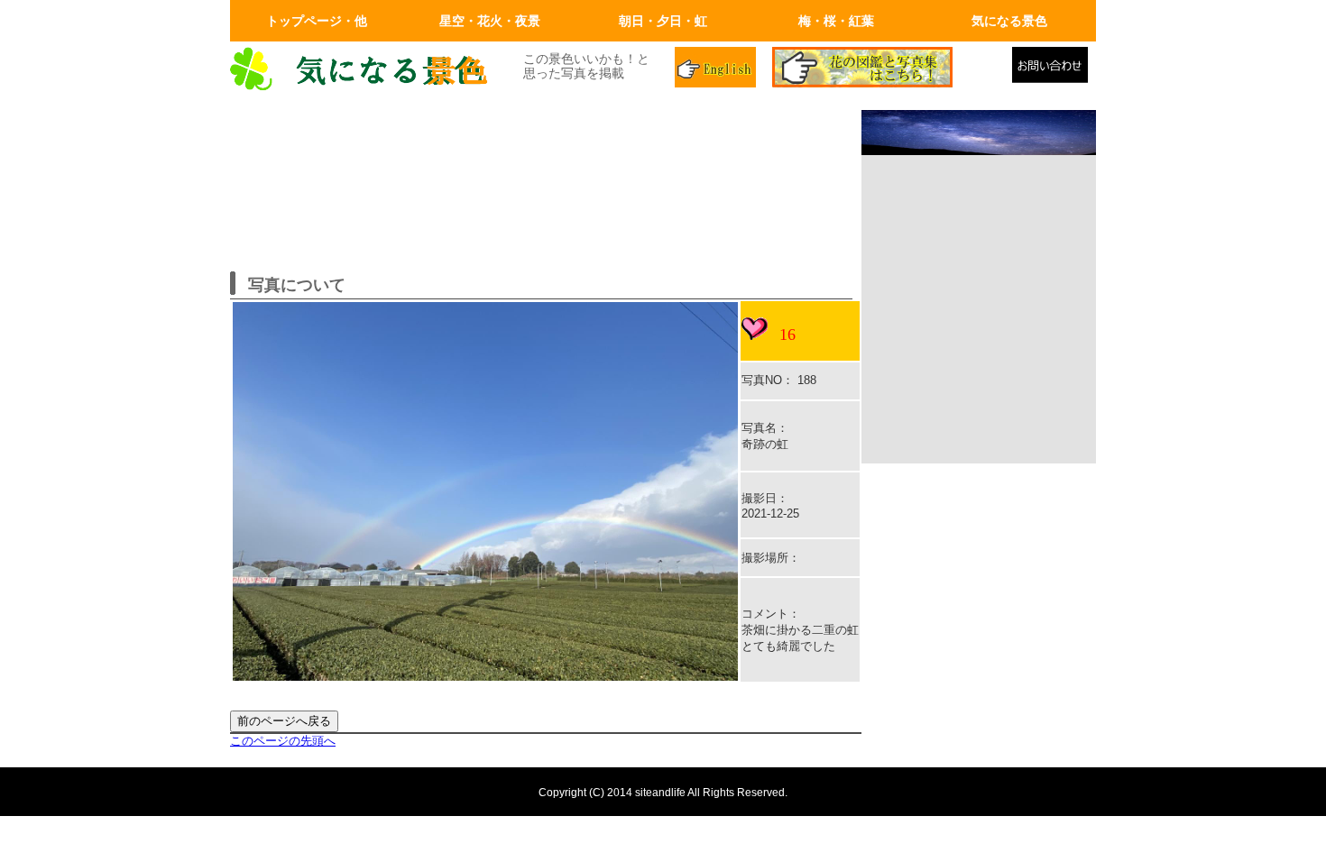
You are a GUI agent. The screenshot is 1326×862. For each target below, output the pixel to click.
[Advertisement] (978, 343)
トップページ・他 (316, 21)
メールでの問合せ (1054, 69)
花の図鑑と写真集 (885, 69)
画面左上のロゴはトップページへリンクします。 (365, 69)
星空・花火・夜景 (489, 21)
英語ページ (717, 69)
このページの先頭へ (283, 740)
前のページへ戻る (284, 721)
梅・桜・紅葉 (836, 21)
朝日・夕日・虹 (663, 21)
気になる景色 (1009, 21)
